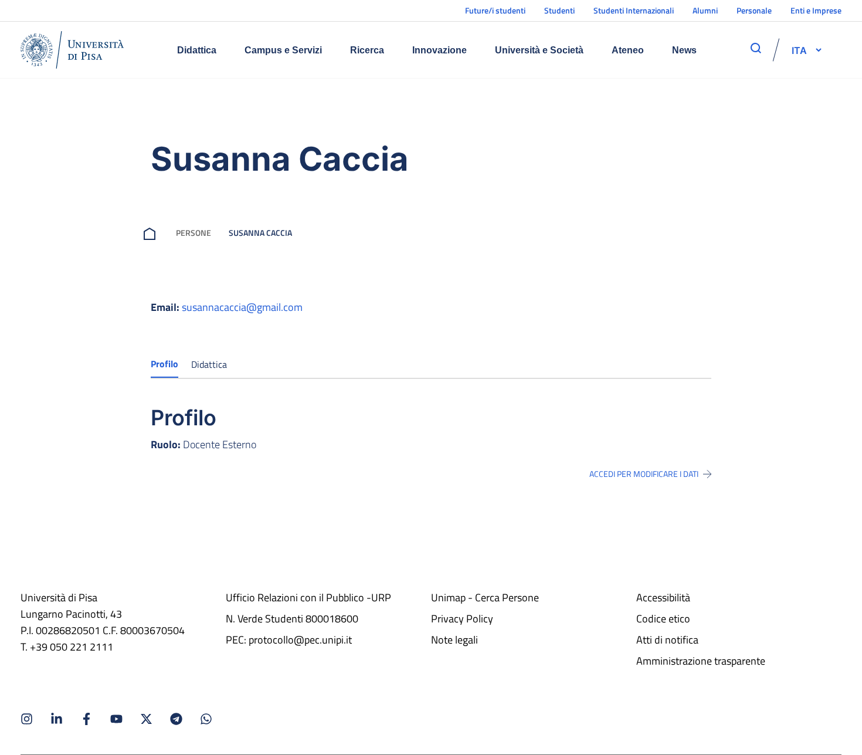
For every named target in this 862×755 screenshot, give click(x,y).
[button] (799, 50)
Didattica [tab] (209, 364)
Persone (193, 232)
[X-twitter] (146, 719)
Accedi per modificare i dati (643, 474)
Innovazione (439, 50)
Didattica (196, 50)
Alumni (705, 10)
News (684, 50)
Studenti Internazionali (633, 10)
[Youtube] (116, 719)
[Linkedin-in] (56, 719)
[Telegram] (176, 719)
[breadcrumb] (152, 232)
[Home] (72, 50)
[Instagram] (27, 719)
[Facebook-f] (86, 719)
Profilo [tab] (164, 364)
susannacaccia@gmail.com (242, 307)
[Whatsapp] (206, 719)
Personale (754, 10)
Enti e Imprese (815, 10)
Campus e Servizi (283, 50)
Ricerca (367, 50)
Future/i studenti (495, 10)
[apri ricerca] (756, 48)
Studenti (559, 10)
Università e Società (539, 50)
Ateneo (628, 50)
